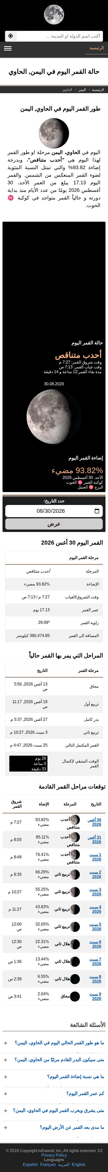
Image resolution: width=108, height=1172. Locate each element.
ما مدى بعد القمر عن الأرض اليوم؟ (72, 1127)
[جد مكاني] (10, 36)
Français (48, 1164)
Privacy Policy (54, 1155)
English (78, 1164)
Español (30, 1164)
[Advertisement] (54, 276)
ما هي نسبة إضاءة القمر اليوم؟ (75, 1076)
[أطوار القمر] (54, 15)
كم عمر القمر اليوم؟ (85, 1093)
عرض (54, 524)
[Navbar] (8, 48)
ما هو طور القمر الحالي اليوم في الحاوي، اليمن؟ (59, 1042)
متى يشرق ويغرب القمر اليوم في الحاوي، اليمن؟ (58, 1110)
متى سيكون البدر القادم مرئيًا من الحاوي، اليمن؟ (59, 1059)
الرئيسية (96, 47)
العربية (63, 1164)
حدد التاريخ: (54, 500)
